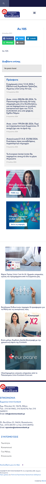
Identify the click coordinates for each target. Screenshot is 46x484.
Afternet (44, 481)
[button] (34, 12)
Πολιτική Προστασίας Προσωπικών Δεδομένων (26, 475)
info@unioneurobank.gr (15, 413)
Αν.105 (5, 51)
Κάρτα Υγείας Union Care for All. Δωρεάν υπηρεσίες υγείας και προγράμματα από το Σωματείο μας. (22, 275)
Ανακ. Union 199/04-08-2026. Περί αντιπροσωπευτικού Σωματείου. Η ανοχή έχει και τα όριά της (22, 126)
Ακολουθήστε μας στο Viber (10, 465)
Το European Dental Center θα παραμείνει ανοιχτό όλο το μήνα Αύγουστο (21, 156)
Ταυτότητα (5, 443)
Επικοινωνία (6, 456)
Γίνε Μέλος (5, 451)
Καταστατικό (6, 447)
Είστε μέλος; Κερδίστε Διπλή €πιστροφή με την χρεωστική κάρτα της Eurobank (21, 341)
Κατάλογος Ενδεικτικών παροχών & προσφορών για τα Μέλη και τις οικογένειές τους (23, 308)
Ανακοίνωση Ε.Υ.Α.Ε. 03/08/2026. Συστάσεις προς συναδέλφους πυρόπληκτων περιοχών (22, 141)
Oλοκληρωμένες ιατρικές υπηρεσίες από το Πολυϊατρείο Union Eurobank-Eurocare (19, 374)
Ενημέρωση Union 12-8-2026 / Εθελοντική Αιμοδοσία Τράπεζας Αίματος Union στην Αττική (21, 86)
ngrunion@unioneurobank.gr (17, 427)
